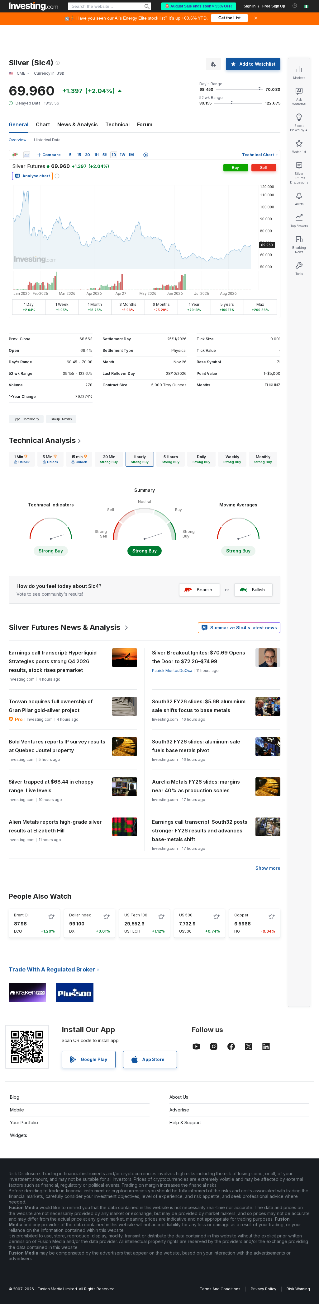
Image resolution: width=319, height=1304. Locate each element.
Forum (144, 124)
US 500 (186, 915)
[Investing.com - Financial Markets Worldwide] (33, 6)
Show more (267, 868)
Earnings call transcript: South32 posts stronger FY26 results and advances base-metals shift (199, 830)
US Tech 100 (135, 915)
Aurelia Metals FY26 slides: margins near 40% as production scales (196, 786)
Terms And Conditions (220, 1289)
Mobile (17, 1109)
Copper (241, 915)
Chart (43, 124)
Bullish (258, 589)
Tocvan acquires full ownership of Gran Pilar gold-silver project (51, 705)
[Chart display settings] (145, 154)
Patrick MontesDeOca (172, 670)
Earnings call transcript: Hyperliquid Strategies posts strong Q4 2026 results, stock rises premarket (53, 661)
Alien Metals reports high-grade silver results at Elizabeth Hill (55, 826)
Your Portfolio (24, 1122)
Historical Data (47, 139)
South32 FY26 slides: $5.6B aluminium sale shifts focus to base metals (198, 705)
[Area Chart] (26, 154)
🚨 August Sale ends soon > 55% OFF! (198, 6)
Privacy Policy (263, 1289)
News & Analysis (77, 124)
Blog (14, 1097)
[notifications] (294, 6)
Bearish (204, 589)
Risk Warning (298, 1289)
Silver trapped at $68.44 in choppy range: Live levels (51, 786)
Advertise (179, 1109)
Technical (117, 124)
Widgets (18, 1135)
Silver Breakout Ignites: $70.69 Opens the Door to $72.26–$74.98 (198, 657)
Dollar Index (80, 915)
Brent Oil (22, 915)
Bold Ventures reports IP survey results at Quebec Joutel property (57, 745)
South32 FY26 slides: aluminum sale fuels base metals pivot (196, 745)
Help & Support (185, 1122)
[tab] (22, 459)
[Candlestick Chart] (15, 154)
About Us (178, 1097)
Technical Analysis (42, 440)
